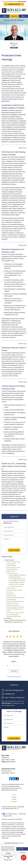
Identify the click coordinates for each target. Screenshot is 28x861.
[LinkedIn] (14, 778)
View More (14, 671)
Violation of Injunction (15, 586)
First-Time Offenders (13, 614)
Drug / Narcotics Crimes (13, 567)
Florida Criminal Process (13, 562)
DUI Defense (8, 618)
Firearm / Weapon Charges (14, 590)
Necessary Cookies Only (8, 857)
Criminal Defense (9, 560)
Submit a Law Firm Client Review (14, 676)
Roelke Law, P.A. (19, 843)
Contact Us (14, 16)
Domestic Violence (12, 573)
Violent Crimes (11, 588)
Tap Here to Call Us (14, 4)
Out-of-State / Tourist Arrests (15, 612)
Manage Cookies (7, 816)
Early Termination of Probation (15, 607)
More (23, 16)
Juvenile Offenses (11, 599)
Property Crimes (11, 596)
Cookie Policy (22, 814)
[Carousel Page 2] (10, 665)
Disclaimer (14, 797)
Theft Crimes (10, 594)
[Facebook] (10, 778)
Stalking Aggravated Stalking (17, 575)
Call (3, 135)
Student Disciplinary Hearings (15, 601)
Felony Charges (11, 564)
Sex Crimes (10, 592)
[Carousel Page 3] (14, 665)
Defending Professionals (14, 616)
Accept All (8, 853)
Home (4, 16)
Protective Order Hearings (16, 584)
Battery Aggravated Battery (17, 579)
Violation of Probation (13, 605)
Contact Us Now (14, 550)
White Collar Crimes (12, 603)
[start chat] (23, 857)
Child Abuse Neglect (15, 577)
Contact (23, 500)
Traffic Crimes (11, 571)
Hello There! (22, 852)
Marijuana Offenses (12, 569)
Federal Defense (11, 565)
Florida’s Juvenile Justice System (16, 597)
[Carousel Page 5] (20, 665)
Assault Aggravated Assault (17, 580)
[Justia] (17, 778)
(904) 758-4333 (11, 762)
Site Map (14, 799)
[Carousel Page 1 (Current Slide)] (7, 665)
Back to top (22, 148)
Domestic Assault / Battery (17, 582)
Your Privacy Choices (11, 814)
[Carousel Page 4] (17, 665)
